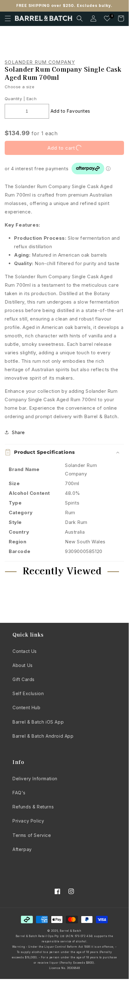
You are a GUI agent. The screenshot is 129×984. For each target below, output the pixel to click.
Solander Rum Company (40, 62)
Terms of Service (31, 835)
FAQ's (19, 792)
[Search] (80, 18)
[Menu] (8, 18)
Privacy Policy (28, 820)
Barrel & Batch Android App (43, 736)
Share (18, 432)
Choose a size (19, 86)
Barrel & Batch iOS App (38, 722)
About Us (22, 665)
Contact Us (24, 651)
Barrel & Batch (71, 930)
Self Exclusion (28, 693)
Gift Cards (23, 679)
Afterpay (22, 849)
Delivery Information (34, 778)
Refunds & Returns (33, 806)
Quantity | (15, 98)
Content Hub (26, 707)
